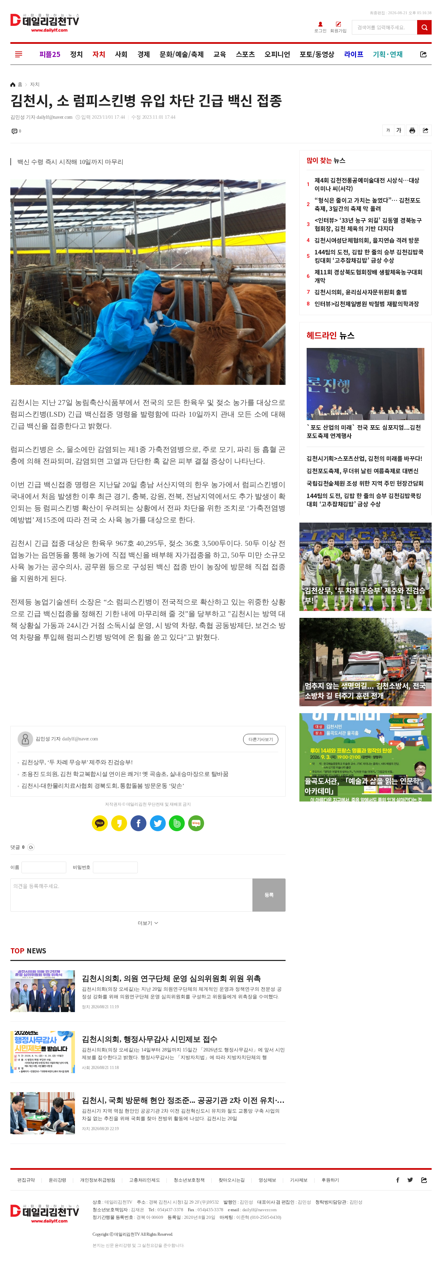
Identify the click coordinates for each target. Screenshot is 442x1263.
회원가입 (338, 30)
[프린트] (412, 130)
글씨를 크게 (399, 130)
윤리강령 (57, 1180)
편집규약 (26, 1180)
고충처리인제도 (144, 1180)
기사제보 (299, 1180)
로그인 (320, 30)
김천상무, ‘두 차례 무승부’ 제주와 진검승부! (77, 762)
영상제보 (267, 1180)
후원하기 (330, 1180)
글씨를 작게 (388, 130)
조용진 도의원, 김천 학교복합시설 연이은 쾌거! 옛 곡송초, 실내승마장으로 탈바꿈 (125, 774)
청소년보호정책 (189, 1180)
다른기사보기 (261, 739)
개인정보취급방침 (97, 1180)
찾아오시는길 (232, 1180)
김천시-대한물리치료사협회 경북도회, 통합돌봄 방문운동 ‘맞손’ (102, 786)
